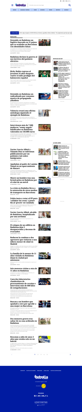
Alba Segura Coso (14, 121)
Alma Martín (13, 82)
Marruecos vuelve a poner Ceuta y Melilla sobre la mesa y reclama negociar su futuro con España (64, 86)
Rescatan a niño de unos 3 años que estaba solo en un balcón (22, 339)
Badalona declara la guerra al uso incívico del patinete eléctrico (23, 59)
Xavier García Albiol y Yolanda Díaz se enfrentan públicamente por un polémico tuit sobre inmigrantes (22, 153)
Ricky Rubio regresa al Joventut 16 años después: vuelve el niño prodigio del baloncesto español (22, 74)
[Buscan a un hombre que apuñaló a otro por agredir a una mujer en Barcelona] (45, 304)
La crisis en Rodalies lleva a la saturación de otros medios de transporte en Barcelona (23, 190)
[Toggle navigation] (12, 5)
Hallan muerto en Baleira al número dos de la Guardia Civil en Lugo (63, 147)
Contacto (22, 370)
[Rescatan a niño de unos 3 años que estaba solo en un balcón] (45, 339)
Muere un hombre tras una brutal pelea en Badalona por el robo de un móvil (23, 180)
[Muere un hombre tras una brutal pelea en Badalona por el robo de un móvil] (45, 180)
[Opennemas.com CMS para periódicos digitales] (41, 403)
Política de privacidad (56, 370)
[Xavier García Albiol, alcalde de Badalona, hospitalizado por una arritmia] (45, 214)
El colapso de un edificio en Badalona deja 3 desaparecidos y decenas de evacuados (22, 228)
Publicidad (39, 370)
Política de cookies (30, 370)
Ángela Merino (13, 221)
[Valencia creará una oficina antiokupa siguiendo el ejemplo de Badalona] (45, 113)
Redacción (12, 194)
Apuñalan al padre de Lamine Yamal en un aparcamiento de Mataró (23, 166)
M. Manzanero (13, 138)
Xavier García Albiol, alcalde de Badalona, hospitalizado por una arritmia (23, 214)
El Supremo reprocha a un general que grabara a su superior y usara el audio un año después (64, 174)
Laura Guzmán (13, 67)
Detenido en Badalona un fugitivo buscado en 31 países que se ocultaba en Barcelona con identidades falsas (23, 43)
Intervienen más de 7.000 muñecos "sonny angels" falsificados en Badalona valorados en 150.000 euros (22, 128)
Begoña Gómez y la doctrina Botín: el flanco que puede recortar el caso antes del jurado (64, 162)
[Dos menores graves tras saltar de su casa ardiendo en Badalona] (45, 321)
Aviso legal (46, 370)
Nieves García (13, 174)
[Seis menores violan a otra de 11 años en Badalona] (45, 270)
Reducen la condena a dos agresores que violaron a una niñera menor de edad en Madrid (23, 240)
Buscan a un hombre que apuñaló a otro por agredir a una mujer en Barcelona (23, 303)
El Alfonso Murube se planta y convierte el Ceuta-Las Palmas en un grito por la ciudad (64, 69)
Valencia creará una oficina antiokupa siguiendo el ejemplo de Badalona (22, 112)
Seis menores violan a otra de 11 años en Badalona (23, 269)
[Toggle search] (69, 5)
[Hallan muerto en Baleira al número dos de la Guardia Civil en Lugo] (56, 147)
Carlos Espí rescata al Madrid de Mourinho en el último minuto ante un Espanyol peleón (64, 63)
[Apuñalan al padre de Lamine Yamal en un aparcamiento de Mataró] (45, 166)
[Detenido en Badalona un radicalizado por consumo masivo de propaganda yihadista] (45, 96)
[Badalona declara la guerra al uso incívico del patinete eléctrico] (45, 59)
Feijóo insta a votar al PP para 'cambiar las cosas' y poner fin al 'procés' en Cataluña (23, 200)
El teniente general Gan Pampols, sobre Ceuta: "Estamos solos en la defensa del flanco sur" (64, 168)
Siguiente (70, 354)
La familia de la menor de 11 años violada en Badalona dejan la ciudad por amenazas (23, 256)
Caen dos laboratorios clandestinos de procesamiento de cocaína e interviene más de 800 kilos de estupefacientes (23, 283)
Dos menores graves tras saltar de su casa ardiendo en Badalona (23, 320)
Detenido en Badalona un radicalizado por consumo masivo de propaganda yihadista (22, 97)
